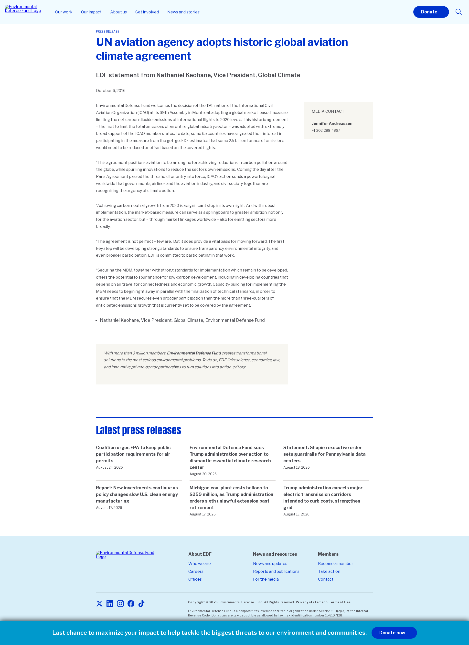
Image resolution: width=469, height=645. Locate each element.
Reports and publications (276, 571)
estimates (199, 140)
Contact (325, 579)
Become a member (335, 563)
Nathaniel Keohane (119, 320)
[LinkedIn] (110, 604)
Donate (429, 11)
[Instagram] (120, 604)
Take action (329, 571)
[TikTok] (141, 604)
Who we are (199, 563)
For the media (266, 579)
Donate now (392, 632)
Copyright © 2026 (203, 602)
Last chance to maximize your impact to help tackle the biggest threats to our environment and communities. (209, 632)
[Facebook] (131, 604)
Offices (195, 579)
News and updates (270, 563)
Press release (107, 31)
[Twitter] (99, 604)
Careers (195, 571)
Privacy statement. (312, 602)
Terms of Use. (340, 602)
